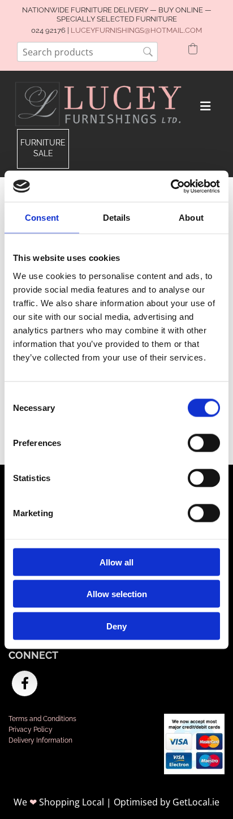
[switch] (204, 443)
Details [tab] (117, 217)
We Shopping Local (59, 802)
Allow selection (117, 594)
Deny (116, 626)
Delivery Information (40, 740)
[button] (43, 148)
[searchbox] (87, 52)
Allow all (116, 562)
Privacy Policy (30, 730)
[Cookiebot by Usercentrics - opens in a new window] (170, 186)
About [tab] (191, 217)
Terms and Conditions (42, 719)
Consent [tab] (42, 217)
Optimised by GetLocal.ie (166, 802)
